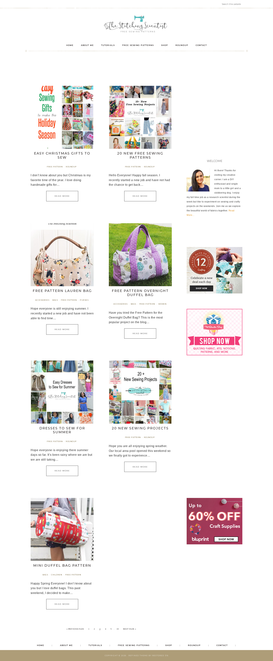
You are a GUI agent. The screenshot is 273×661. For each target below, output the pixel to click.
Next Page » (129, 629)
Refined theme (138, 655)
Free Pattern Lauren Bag (62, 291)
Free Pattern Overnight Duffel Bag (140, 293)
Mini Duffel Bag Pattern (62, 565)
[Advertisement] (136, 65)
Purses (84, 300)
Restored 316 (160, 655)
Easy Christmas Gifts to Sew (62, 155)
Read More (62, 196)
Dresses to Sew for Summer (62, 430)
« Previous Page (75, 629)
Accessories (42, 300)
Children (56, 575)
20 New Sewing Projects (140, 428)
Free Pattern (55, 166)
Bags (55, 300)
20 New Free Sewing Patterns (140, 155)
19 (118, 629)
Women (162, 304)
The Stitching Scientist (136, 24)
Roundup (71, 166)
